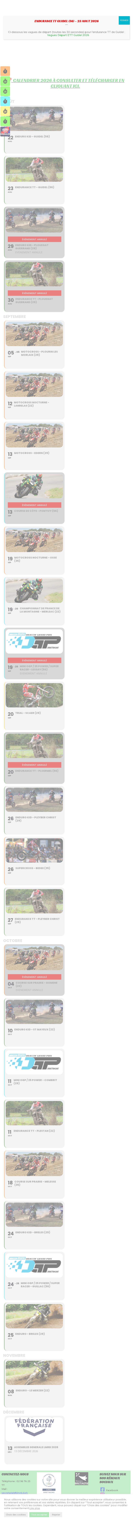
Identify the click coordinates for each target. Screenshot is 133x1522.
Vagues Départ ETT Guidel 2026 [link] (68, 35)
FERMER (124, 20)
